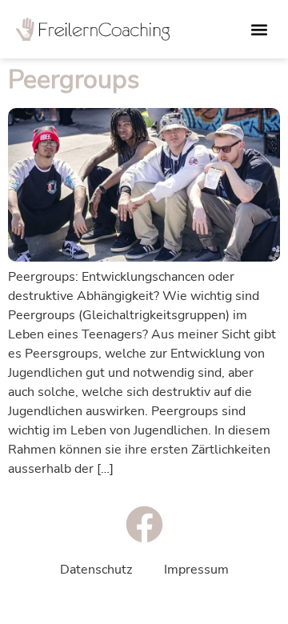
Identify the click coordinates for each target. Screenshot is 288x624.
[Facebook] (144, 524)
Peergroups (73, 79)
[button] (259, 29)
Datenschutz (96, 569)
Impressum (196, 569)
